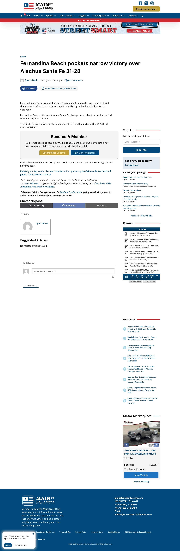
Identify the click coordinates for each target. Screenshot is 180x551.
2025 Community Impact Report (138, 532)
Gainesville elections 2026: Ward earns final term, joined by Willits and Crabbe (141, 358)
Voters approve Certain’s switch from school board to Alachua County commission (141, 369)
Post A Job (135, 216)
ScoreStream (31, 183)
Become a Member (146, 8)
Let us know (131, 165)
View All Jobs (146, 216)
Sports (49, 15)
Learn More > (21, 545)
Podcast (133, 15)
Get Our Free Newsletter (89, 20)
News (37, 15)
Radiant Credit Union (71, 192)
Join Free (141, 149)
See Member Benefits (54, 152)
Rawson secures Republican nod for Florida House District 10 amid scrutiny (142, 400)
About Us (117, 15)
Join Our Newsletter (84, 152)
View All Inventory (141, 482)
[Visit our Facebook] (140, 3)
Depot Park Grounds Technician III (137, 177)
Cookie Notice (114, 532)
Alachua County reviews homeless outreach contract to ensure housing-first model (142, 379)
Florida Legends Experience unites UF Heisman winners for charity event (142, 390)
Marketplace (99, 15)
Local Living (66, 15)
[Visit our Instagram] (152, 3)
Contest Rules (97, 532)
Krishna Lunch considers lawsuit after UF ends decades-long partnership (141, 347)
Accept (8, 545)
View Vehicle (141, 475)
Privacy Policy (80, 532)
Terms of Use (65, 532)
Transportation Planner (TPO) (135, 184)
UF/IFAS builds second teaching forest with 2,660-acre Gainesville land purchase (142, 329)
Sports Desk (31, 80)
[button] (126, 445)
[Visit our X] (146, 3)
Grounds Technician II (132, 190)
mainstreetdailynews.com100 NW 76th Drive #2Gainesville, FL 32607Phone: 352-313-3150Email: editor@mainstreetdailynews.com (133, 506)
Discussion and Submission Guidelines (38, 532)
